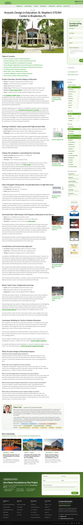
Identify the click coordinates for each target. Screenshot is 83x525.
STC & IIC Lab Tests (35, 514)
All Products (5, 517)
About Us (59, 6)
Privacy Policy (55, 523)
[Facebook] (74, 523)
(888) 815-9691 (63, 516)
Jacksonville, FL (48, 509)
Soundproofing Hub (35, 507)
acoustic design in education (38, 340)
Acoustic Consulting (21, 504)
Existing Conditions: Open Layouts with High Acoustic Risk (20, 60)
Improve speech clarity (16, 90)
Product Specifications (35, 517)
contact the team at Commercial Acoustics (32, 346)
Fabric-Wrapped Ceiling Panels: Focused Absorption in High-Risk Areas (23, 65)
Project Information (74, 47)
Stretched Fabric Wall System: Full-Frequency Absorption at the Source (23, 67)
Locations (48, 501)
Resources (43, 6)
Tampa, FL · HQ (48, 504)
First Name (71, 28)
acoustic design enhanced (9, 309)
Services (19, 501)
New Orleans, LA (48, 514)
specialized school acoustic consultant (28, 110)
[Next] (61, 435)
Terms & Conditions (62, 523)
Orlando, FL (47, 507)
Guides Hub (33, 504)
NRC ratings (27, 164)
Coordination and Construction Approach (15, 69)
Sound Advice (71, 74)
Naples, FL (47, 512)
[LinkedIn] (72, 523)
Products (19, 6)
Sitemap (68, 523)
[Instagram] (77, 523)
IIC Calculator (34, 512)
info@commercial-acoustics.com (66, 518)
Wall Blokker (5, 512)
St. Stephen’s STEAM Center (12, 95)
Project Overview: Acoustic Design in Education (17, 58)
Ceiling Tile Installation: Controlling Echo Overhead (18, 63)
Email (70, 38)
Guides (36, 6)
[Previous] (57, 435)
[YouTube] (79, 523)
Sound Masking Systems (8, 509)
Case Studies (28, 6)
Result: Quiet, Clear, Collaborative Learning (15, 71)
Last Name (71, 33)
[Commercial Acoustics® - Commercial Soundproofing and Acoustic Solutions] (8, 2)
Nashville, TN (47, 517)
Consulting (52, 6)
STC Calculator (34, 509)
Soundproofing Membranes (9, 504)
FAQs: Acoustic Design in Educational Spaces (16, 75)
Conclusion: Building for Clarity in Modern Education (18, 73)
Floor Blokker (6, 514)
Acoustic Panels (6, 507)
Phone (70, 42)
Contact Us (66, 6)
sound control (31, 221)
